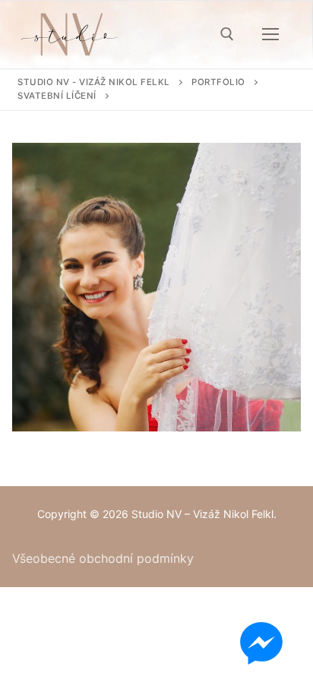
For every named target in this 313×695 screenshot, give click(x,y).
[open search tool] (227, 34)
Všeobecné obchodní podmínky (103, 558)
